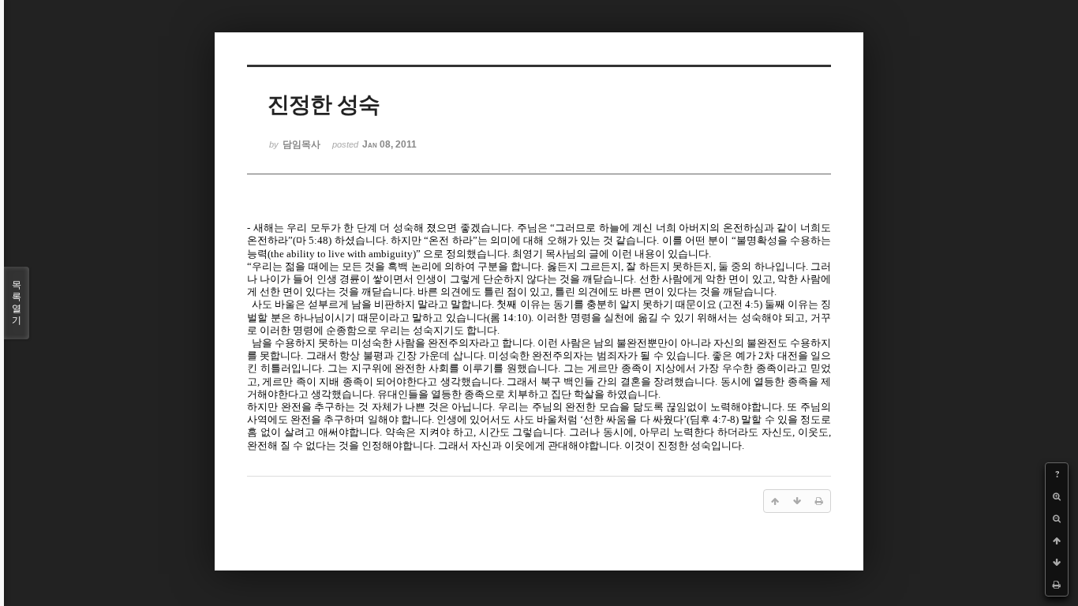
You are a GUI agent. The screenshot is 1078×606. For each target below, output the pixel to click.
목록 (16, 302)
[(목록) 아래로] (1057, 563)
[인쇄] (1057, 585)
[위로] (1057, 540)
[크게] (1057, 496)
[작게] (1057, 518)
